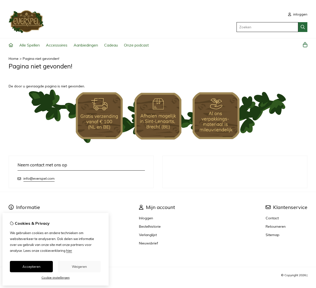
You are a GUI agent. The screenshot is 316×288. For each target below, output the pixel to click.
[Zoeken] (302, 27)
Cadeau (111, 45)
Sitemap (272, 235)
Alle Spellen (29, 45)
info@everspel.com (39, 178)
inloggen (299, 14)
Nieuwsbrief (148, 243)
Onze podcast (136, 45)
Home (14, 58)
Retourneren (276, 226)
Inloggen (146, 218)
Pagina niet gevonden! (41, 58)
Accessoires (56, 45)
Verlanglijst (148, 235)
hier (69, 251)
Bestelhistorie (150, 226)
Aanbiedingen (86, 45)
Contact (272, 218)
